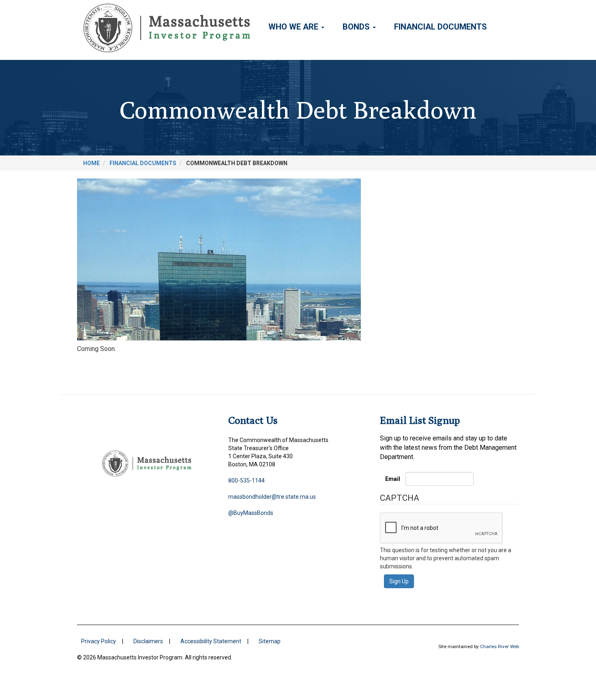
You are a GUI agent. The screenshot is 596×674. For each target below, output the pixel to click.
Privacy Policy (98, 641)
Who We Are (294, 27)
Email (392, 479)
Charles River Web (499, 646)
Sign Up (399, 581)
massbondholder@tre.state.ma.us (272, 496)
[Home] (170, 28)
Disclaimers (148, 641)
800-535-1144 (246, 480)
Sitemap (270, 641)
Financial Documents (440, 27)
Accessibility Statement (210, 641)
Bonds (357, 27)
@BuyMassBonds (250, 513)
